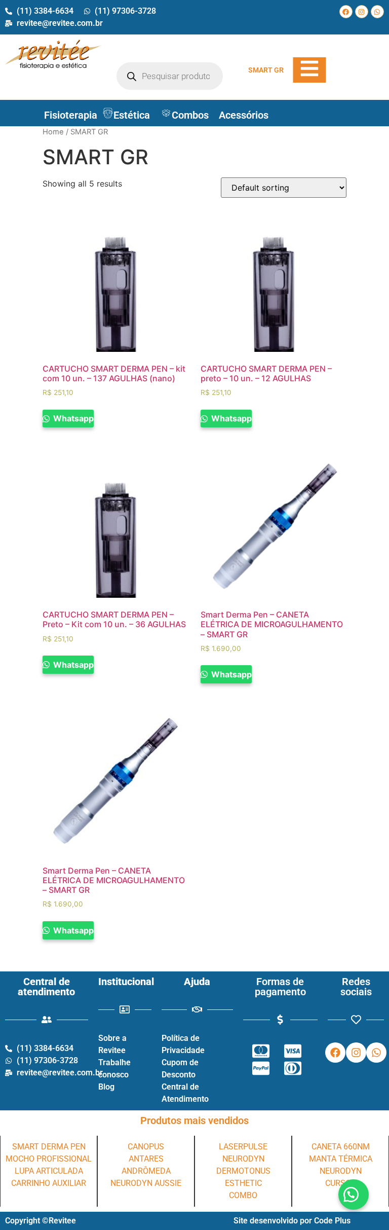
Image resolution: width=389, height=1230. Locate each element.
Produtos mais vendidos (194, 1120)
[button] (353, 1194)
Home (53, 131)
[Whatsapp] (377, 11)
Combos (190, 115)
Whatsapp (72, 418)
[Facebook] (346, 11)
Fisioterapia (70, 115)
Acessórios (243, 115)
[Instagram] (361, 11)
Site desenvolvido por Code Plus (292, 1220)
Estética (131, 115)
